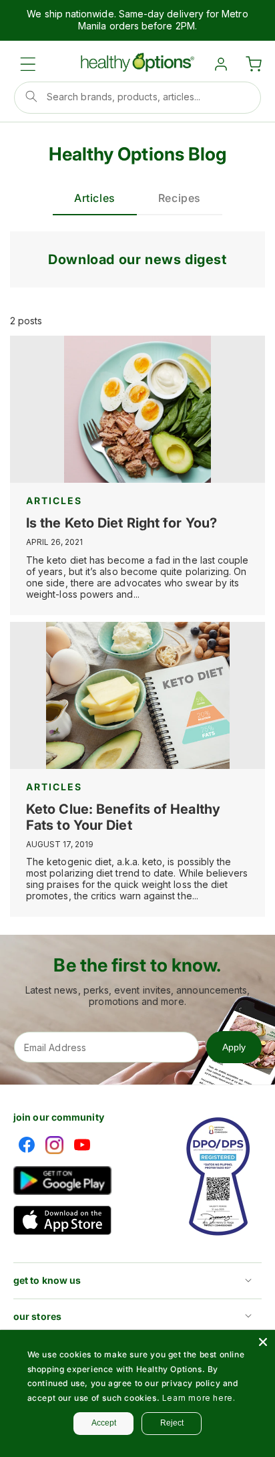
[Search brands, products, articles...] (31, 96)
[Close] (263, 1342)
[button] (28, 64)
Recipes (179, 198)
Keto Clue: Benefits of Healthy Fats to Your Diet (123, 817)
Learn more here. (199, 1398)
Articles (94, 198)
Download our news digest (137, 259)
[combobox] (137, 98)
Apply (234, 1047)
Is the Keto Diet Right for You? (121, 523)
